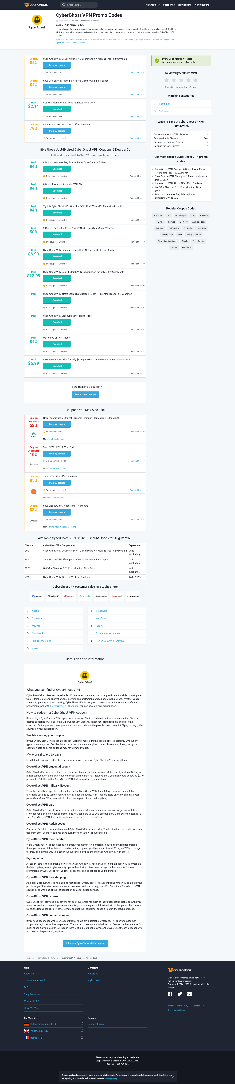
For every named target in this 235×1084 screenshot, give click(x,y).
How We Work (31, 1008)
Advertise (93, 973)
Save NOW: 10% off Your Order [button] (59, 447)
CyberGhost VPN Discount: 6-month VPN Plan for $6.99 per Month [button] (78, 250)
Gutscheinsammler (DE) (43, 1024)
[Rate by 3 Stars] (181, 80)
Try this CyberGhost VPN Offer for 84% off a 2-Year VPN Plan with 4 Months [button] (83, 206)
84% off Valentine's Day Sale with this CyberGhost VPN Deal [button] (75, 162)
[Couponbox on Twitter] (179, 995)
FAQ (26, 987)
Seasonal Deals (96, 1024)
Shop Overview (32, 994)
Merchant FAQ (31, 1001)
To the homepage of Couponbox (40, 5)
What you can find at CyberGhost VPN (72, 39)
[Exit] (173, 1076)
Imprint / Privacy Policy (178, 1006)
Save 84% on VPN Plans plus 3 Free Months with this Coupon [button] (75, 80)
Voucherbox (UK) (39, 1030)
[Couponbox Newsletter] (189, 995)
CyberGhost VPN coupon (65, 706)
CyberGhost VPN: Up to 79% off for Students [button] (66, 124)
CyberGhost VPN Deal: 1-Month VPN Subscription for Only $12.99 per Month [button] (83, 272)
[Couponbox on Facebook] (170, 995)
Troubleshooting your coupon (164, 39)
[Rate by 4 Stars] (188, 80)
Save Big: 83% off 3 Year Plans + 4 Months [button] (65, 505)
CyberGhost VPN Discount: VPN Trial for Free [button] (67, 315)
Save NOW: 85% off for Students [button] (60, 476)
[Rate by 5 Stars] (195, 80)
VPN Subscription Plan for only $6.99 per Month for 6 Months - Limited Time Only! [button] (86, 359)
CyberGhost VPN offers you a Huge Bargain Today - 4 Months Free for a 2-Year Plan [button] (87, 293)
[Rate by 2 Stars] (174, 80)
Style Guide (94, 980)
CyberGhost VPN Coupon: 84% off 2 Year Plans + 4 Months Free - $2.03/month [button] (85, 58)
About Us (29, 973)
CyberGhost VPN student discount (71, 43)
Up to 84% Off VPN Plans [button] (56, 337)
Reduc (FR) (36, 1037)
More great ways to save (139, 39)
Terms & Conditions (176, 1010)
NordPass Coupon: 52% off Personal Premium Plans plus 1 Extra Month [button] (81, 418)
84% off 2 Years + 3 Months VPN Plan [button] (63, 184)
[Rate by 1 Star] (166, 80)
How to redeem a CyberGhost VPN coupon (109, 39)
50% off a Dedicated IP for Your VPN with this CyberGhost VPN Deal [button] (79, 228)
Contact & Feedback (34, 980)
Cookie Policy (198, 1006)
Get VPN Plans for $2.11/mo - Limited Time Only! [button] (69, 102)
